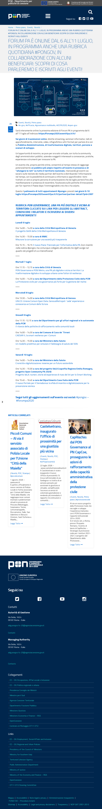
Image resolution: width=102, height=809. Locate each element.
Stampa (26, 473)
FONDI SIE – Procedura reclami (22, 800)
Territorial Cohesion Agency (21, 759)
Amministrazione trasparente (61, 797)
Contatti (11, 632)
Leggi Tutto (15, 523)
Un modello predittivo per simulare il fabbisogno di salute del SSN (47, 343)
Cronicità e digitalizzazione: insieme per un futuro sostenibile (44, 363)
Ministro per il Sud (17, 695)
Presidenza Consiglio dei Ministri (23, 690)
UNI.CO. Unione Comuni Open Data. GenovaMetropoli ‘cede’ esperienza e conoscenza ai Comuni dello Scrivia (50, 302)
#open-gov (72, 125)
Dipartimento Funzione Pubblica (23, 705)
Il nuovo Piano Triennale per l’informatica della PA (56, 245)
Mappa (11, 797)
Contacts (12, 663)
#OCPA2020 (61, 125)
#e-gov (21, 125)
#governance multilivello (45, 125)
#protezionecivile (83, 499)
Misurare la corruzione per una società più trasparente (41, 239)
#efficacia (30, 125)
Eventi (21, 122)
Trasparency (63, 804)
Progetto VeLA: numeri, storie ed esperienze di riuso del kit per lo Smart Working (53, 374)
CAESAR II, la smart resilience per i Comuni (36, 335)
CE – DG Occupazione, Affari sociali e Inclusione (30, 680)
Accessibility (23, 804)
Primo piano (36, 122)
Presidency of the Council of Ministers (26, 749)
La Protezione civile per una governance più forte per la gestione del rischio (51, 281)
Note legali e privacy (38, 797)
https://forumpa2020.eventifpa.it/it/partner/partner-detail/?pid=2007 (57, 194)
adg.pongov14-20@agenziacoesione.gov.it (26, 625)
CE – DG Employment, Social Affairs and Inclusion (30, 739)
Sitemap (11, 804)
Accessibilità (22, 797)
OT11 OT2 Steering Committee (23, 785)
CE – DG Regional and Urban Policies (25, 744)
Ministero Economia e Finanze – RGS (25, 715)
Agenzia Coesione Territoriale (22, 700)
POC (20, 473)
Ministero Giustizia (18, 710)
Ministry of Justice (17, 769)
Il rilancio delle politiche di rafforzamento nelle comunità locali (45, 326)
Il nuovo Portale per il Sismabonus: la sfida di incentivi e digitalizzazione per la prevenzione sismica (52, 384)
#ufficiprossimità (47, 461)
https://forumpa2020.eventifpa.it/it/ (57, 133)
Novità (27, 122)
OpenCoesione (16, 720)
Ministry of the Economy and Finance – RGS (28, 774)
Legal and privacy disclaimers (43, 804)
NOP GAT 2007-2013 (80, 804)
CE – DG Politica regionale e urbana (24, 685)
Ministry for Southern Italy (21, 754)
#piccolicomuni (16, 475)
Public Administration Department (24, 764)
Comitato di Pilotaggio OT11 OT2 (24, 725)
